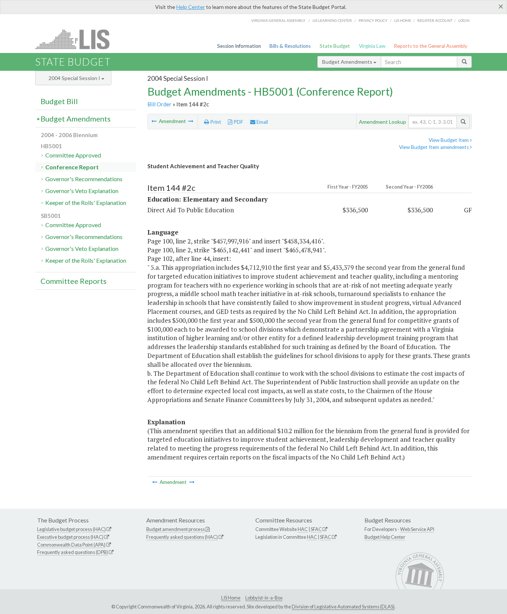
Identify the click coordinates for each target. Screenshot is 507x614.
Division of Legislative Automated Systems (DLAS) (343, 607)
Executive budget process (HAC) (70, 537)
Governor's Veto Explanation (81, 190)
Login (464, 20)
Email (261, 122)
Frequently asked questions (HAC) (182, 537)
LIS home (402, 20)
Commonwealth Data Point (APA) (71, 545)
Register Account (434, 20)
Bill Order (159, 104)
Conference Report (72, 166)
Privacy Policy (373, 20)
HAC (303, 529)
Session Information (239, 46)
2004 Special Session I (75, 78)
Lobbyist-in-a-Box (263, 598)
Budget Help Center (384, 537)
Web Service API (417, 529)
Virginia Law (372, 46)
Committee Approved (73, 155)
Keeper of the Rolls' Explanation (85, 202)
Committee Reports (73, 280)
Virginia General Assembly (278, 20)
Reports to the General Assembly (430, 46)
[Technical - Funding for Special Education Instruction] (154, 121)
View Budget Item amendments (434, 147)
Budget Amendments (347, 62)
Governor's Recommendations (83, 178)
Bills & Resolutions (290, 46)
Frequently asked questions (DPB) (72, 552)
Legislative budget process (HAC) (71, 529)
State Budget (335, 46)
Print (215, 122)
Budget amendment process (175, 529)
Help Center (190, 7)
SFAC (316, 529)
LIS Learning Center (332, 20)
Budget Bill (59, 101)
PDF (237, 122)
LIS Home (231, 598)
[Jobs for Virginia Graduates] (190, 121)
